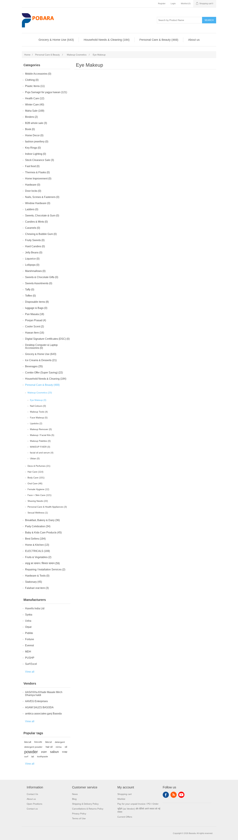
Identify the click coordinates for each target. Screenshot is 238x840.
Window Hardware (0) (37, 203)
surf (26, 756)
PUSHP (29, 657)
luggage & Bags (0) (36, 308)
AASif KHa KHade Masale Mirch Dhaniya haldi (43, 693)
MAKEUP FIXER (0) (40, 446)
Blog (74, 799)
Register (161, 3)
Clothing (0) (32, 80)
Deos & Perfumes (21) (39, 466)
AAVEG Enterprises (36, 701)
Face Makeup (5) (39, 417)
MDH (28, 651)
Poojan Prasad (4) (35, 320)
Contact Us (32, 794)
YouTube (181, 795)
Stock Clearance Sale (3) (39, 160)
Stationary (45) (33, 581)
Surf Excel (31, 664)
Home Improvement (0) (38, 178)
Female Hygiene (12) (38, 489)
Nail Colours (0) (38, 406)
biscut (48, 742)
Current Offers (124, 817)
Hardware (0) (32, 184)
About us (194, 39)
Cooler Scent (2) (34, 326)
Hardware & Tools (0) (37, 575)
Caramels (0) (32, 227)
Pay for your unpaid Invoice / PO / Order (138, 804)
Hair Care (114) (35, 471)
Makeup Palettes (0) (40, 441)
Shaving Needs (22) (38, 501)
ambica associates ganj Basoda (43, 713)
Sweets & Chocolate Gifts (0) (41, 277)
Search (209, 20)
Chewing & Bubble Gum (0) (41, 234)
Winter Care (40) (34, 104)
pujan (44, 751)
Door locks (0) (33, 190)
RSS (173, 795)
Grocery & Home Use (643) (56, 39)
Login (173, 3)
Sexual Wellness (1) (38, 512)
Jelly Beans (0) (33, 252)
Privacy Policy (79, 813)
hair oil (49, 746)
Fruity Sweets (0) (35, 240)
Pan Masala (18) (34, 314)
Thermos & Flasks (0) (37, 172)
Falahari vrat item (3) (37, 588)
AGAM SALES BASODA (39, 707)
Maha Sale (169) (34, 110)
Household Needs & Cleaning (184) (107, 39)
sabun (54, 752)
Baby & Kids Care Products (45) (43, 532)
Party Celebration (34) (37, 526)
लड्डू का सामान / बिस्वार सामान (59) (42, 563)
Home (27, 54)
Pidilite (29, 633)
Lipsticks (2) (36, 423)
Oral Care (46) (35, 483)
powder (31, 751)
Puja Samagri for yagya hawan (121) (46, 92)
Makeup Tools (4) (39, 411)
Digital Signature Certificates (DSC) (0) (47, 338)
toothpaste (42, 756)
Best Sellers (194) (35, 538)
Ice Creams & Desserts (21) (41, 360)
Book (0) (30, 129)
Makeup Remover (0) (41, 429)
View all (29, 671)
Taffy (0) (29, 289)
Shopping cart (124, 794)
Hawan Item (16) (34, 332)
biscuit (27, 742)
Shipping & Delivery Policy (85, 804)
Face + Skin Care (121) (39, 495)
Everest (29, 645)
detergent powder (33, 747)
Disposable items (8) (37, 301)
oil (66, 746)
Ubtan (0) (35, 458)
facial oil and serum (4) (41, 452)
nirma (59, 747)
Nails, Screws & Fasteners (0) (42, 197)
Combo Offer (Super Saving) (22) (44, 372)
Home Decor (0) (34, 135)
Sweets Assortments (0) (38, 283)
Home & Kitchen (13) (37, 544)
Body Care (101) (36, 477)
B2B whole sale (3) (36, 123)
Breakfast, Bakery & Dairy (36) (42, 520)
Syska (28, 614)
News (75, 794)
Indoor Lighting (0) (35, 153)
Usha (28, 620)
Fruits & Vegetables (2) (38, 557)
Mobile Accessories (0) (38, 73)
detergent (60, 742)
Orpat (28, 627)
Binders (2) (31, 117)
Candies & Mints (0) (36, 221)
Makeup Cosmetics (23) (40, 392)
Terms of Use (79, 818)
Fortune (29, 639)
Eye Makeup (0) (38, 400)
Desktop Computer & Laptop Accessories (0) (41, 346)
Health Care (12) (34, 98)
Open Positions (34, 804)
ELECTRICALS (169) (37, 551)
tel (32, 756)
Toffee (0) (30, 295)
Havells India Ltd (34, 608)
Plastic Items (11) (35, 86)
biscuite (38, 742)
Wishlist (121, 799)
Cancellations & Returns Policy (87, 808)
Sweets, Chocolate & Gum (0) (42, 215)
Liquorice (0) (32, 258)
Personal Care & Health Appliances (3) (47, 506)
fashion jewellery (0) (36, 141)
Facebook (166, 795)
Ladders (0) (31, 209)
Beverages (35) (34, 366)
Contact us (32, 808)
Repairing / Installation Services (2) (45, 569)
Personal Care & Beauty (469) (158, 39)
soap (64, 751)
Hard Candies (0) (35, 246)
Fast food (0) (32, 166)
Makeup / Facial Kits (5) (42, 435)
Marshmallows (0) (35, 271)
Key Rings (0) (33, 147)
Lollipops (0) (32, 264)
